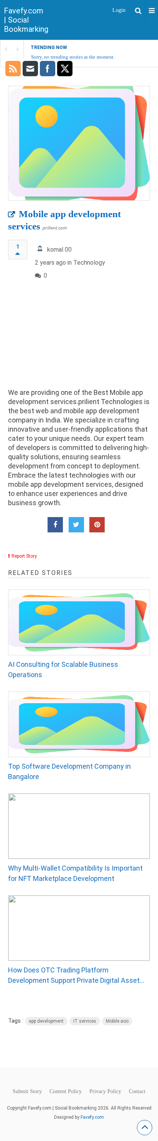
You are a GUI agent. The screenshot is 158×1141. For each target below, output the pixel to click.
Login (118, 10)
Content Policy (65, 1091)
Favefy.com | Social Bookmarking (26, 20)
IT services (84, 1021)
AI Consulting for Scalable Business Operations (63, 669)
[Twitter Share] (76, 524)
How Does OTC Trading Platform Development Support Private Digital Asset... (76, 975)
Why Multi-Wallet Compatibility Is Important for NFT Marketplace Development (75, 873)
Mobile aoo (117, 1021)
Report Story (24, 556)
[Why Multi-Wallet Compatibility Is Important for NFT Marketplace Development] (79, 826)
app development (46, 1021)
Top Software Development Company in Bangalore (69, 771)
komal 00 (59, 249)
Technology (89, 262)
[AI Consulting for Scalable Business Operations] (79, 622)
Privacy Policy (105, 1091)
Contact (137, 1091)
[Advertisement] (79, 340)
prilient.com (55, 227)
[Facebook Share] (55, 524)
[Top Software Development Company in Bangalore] (79, 724)
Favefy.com (92, 1117)
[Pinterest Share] (97, 524)
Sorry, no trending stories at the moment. (73, 57)
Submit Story (27, 1091)
